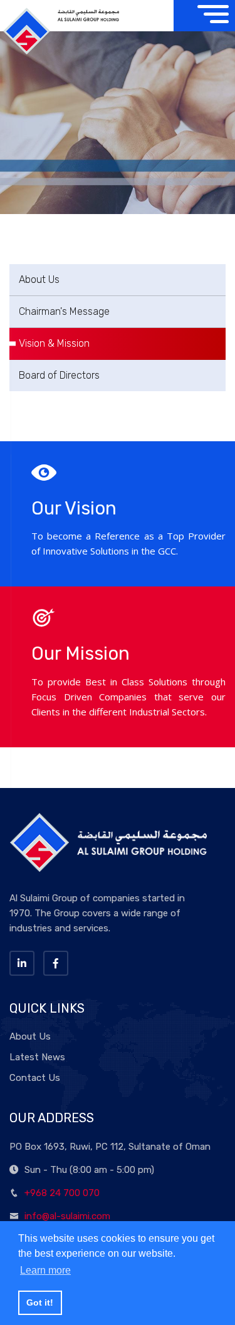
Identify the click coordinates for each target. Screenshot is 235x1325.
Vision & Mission (54, 343)
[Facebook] (55, 963)
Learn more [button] (45, 1270)
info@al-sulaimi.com (67, 1216)
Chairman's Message (64, 311)
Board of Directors (59, 375)
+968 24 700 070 (62, 1193)
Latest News (37, 1057)
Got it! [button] (39, 1302)
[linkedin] (21, 963)
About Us (39, 279)
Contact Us (34, 1077)
